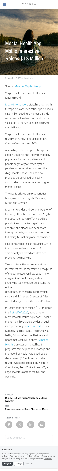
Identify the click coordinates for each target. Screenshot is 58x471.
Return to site (13, 418)
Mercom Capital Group (28, 86)
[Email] (41, 424)
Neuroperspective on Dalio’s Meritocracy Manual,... (27, 409)
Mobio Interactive (15, 104)
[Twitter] (19, 424)
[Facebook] (8, 424)
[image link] (29, 4)
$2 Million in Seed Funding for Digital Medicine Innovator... (26, 399)
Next (7, 406)
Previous (9, 394)
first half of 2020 (19, 312)
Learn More (48, 459)
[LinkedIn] (30, 424)
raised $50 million (34, 326)
